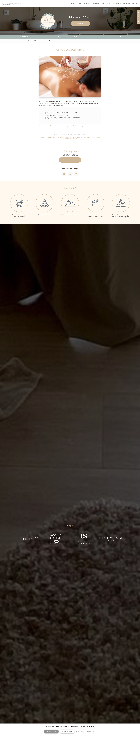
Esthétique (87, 4)
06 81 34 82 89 (24, 37)
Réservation (80, 23)
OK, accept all (52, 731)
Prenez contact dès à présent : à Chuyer (61, 126)
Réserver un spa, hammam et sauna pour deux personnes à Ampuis (81, 138)
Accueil (73, 4)
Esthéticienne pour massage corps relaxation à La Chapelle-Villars (58, 137)
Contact (135, 4)
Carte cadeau (116, 4)
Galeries (126, 4)
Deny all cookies (67, 731)
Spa (103, 4)
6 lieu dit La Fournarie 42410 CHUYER (71, 37)
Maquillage (96, 4)
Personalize (81, 731)
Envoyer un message (70, 160)
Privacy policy (92, 731)
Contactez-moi (115, 37)
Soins (79, 4)
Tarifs (108, 4)
